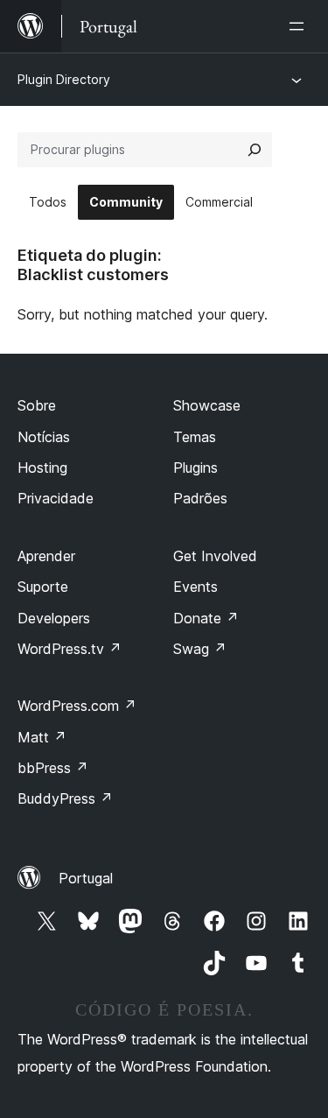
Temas (194, 437)
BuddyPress (65, 798)
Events (195, 586)
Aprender (46, 556)
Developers (53, 618)
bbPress (52, 768)
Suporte (42, 586)
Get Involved (215, 556)
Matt (41, 737)
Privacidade (55, 498)
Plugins (195, 467)
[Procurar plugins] (254, 149)
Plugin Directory (63, 79)
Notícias (43, 437)
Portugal (86, 878)
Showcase (207, 405)
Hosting (42, 467)
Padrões (200, 498)
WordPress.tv (69, 648)
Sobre (36, 405)
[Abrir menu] (300, 26)
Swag (200, 648)
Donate (206, 618)
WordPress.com (76, 705)
